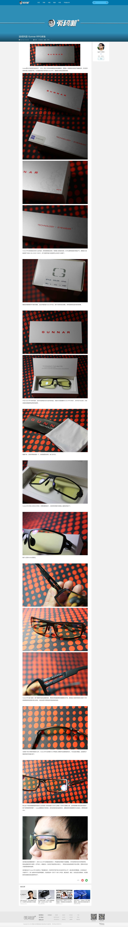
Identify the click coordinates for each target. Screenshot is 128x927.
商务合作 (41, 919)
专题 (49, 2)
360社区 (71, 915)
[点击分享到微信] (86, 880)
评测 (44, 2)
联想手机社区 (56, 917)
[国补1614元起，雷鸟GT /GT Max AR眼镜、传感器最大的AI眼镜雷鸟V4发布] (64, 894)
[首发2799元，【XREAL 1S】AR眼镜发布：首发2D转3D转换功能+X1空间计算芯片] (82, 894)
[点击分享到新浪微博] (82, 880)
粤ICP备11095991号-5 (56, 924)
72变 (78, 915)
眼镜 (45, 39)
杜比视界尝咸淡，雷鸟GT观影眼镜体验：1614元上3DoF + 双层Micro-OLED (46, 902)
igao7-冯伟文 (101, 52)
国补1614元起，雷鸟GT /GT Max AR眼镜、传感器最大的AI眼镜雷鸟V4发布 (64, 902)
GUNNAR (40, 39)
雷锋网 (56, 915)
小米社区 (71, 917)
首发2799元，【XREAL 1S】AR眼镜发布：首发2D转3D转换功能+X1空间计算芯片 (82, 902)
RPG (48, 39)
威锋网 (71, 919)
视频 (54, 2)
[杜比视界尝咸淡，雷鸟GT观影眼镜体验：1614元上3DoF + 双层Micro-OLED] (46, 894)
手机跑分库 (67, 2)
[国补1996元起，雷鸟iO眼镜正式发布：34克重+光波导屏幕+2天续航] (28, 894)
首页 (38, 2)
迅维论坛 (78, 919)
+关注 (101, 58)
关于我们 (41, 917)
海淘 (36, 39)
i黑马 (78, 917)
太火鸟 (63, 917)
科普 (60, 2)
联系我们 (41, 915)
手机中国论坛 (56, 919)
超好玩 (63, 915)
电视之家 (63, 919)
